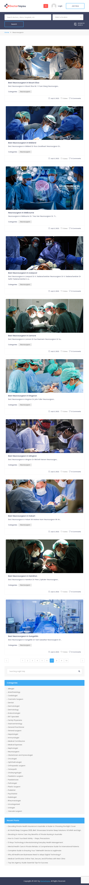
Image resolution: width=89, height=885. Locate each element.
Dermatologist (14, 706)
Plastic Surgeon (14, 786)
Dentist (11, 702)
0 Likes (65, 98)
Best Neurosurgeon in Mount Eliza (23, 82)
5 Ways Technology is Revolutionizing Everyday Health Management (35, 842)
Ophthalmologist (15, 762)
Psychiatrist (12, 794)
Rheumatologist (14, 800)
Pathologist (12, 783)
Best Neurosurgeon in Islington (22, 456)
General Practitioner (16, 727)
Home (7, 32)
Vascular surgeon (15, 811)
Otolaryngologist (14, 773)
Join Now (75, 6)
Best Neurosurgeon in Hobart (21, 516)
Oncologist (12, 759)
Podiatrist (12, 790)
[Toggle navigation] (45, 6)
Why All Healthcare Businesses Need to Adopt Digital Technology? (34, 854)
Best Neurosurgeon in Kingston (22, 395)
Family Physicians (15, 720)
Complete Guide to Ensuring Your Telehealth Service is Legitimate (34, 850)
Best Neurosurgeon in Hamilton (22, 576)
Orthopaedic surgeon (16, 765)
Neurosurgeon (25, 92)
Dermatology (13, 710)
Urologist (11, 808)
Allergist (11, 688)
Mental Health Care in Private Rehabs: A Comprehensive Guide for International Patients (43, 846)
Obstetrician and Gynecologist (20, 755)
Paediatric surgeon (15, 776)
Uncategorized (14, 804)
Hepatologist (13, 734)
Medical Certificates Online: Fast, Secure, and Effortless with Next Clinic (36, 858)
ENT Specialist (13, 716)
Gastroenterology (15, 724)
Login (60, 6)
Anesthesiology (14, 692)
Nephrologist (13, 748)
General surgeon (14, 730)
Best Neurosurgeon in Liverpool (22, 273)
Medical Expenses (15, 745)
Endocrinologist (14, 713)
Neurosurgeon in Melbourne (21, 212)
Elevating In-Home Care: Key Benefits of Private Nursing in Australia (35, 834)
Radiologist (12, 797)
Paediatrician (13, 780)
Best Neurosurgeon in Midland (22, 142)
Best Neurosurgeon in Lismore (22, 335)
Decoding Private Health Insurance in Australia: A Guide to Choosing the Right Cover (42, 826)
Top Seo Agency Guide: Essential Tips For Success (28, 863)
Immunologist (13, 737)
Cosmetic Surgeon (15, 699)
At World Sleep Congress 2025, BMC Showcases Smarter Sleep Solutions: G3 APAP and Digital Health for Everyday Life (45, 830)
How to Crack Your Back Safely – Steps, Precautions (29, 838)
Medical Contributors (16, 741)
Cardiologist (13, 695)
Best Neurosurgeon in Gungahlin (23, 636)
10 (66, 660)
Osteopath (12, 769)
